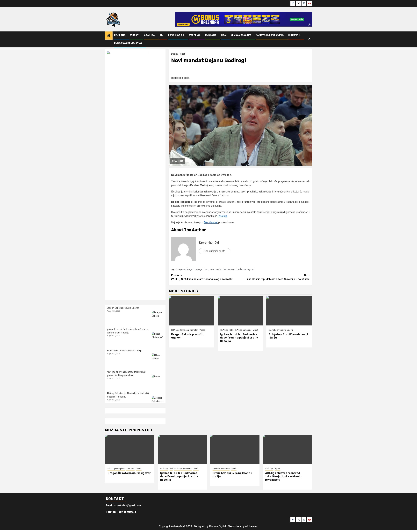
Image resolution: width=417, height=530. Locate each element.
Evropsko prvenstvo (128, 43)
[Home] (109, 35)
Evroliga (195, 35)
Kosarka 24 (209, 243)
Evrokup (210, 35)
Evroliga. (222, 216)
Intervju (294, 35)
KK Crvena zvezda (213, 269)
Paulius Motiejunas (245, 269)
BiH (161, 35)
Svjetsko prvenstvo (270, 35)
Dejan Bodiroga (185, 269)
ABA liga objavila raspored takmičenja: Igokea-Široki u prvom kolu (283, 476)
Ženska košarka (241, 35)
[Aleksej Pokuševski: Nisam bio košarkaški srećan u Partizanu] (158, 402)
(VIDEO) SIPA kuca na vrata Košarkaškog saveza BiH (202, 277)
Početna (119, 35)
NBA (223, 35)
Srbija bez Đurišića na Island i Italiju (124, 350)
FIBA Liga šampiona (180, 330)
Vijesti (134, 35)
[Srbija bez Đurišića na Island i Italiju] (289, 310)
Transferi (194, 330)
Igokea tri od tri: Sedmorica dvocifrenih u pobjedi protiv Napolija (239, 338)
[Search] (310, 39)
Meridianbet (211, 222)
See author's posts (214, 251)
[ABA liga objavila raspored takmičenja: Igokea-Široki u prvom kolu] (158, 381)
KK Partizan (229, 269)
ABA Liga (149, 35)
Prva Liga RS (176, 35)
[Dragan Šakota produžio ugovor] (191, 310)
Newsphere (234, 526)
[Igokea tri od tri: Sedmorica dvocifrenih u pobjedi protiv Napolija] (240, 310)
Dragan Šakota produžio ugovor (123, 308)
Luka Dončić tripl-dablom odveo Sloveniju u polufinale (277, 277)
